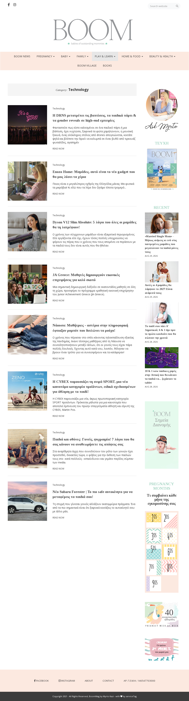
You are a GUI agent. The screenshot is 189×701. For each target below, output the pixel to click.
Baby (64, 56)
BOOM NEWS (22, 56)
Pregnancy (45, 56)
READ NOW (58, 148)
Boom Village (87, 65)
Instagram (68, 680)
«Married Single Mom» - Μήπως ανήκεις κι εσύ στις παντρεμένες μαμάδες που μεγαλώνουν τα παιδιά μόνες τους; (161, 244)
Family (82, 56)
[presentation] (150, 168)
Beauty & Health (161, 56)
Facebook (42, 680)
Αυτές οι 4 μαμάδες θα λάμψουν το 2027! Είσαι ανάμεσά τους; (158, 289)
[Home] (94, 32)
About (89, 680)
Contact (108, 680)
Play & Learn (104, 56)
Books (107, 65)
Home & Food (131, 56)
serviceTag (131, 696)
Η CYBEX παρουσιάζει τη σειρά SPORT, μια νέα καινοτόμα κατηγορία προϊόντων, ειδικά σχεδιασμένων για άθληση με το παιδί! (94, 387)
